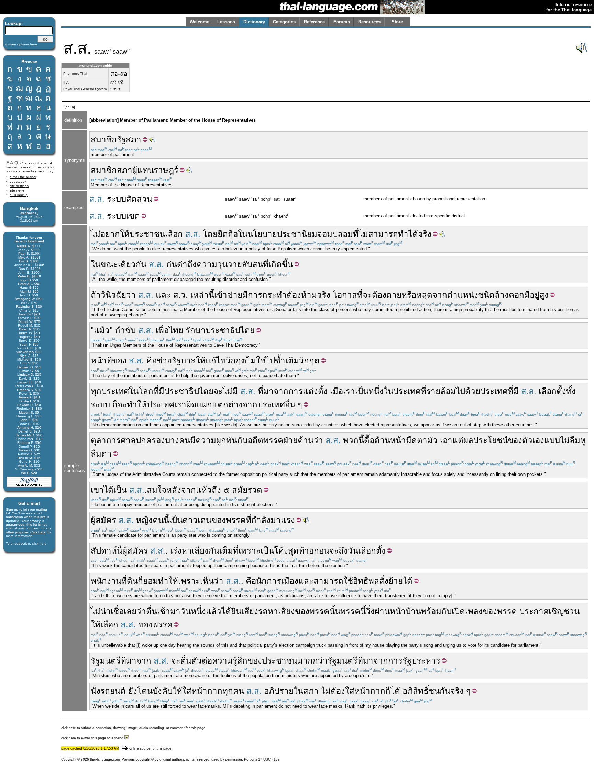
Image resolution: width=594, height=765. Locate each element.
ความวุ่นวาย (219, 264)
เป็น (361, 391)
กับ (242, 440)
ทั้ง (571, 391)
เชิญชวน (564, 611)
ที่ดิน (129, 581)
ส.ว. (180, 294)
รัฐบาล (184, 360)
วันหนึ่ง (193, 611)
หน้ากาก (206, 691)
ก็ (115, 404)
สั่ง (383, 581)
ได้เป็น (115, 489)
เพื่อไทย (169, 330)
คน (158, 520)
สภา (124, 170)
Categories (284, 21)
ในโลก (141, 391)
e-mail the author (23, 177)
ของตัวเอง (526, 440)
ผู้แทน (143, 170)
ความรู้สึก (230, 660)
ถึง (192, 264)
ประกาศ (534, 611)
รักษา (196, 330)
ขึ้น (287, 264)
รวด (255, 489)
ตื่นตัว (191, 660)
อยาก (110, 234)
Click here (38, 532)
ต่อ (207, 660)
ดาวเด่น (197, 520)
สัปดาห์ (104, 550)
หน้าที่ (101, 360)
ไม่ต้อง (333, 691)
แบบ (552, 440)
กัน (214, 550)
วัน (353, 550)
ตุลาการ (106, 440)
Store (397, 21)
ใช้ (348, 581)
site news (17, 190)
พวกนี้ (353, 440)
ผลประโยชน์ (485, 440)
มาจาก (275, 391)
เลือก (174, 234)
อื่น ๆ (293, 404)
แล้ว (213, 611)
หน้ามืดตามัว (414, 440)
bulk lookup (19, 195)
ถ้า (96, 294)
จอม (324, 234)
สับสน (252, 264)
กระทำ (274, 294)
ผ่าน (382, 611)
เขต (133, 215)
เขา (97, 489)
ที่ (356, 234)
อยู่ (534, 294)
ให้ (125, 234)
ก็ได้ (392, 691)
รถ (263, 611)
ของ (119, 360)
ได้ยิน (231, 611)
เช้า (163, 611)
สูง (544, 294)
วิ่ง (370, 611)
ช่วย (164, 360)
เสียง (249, 611)
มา (276, 520)
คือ (151, 360)
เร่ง (176, 550)
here (43, 543)
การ (255, 294)
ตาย (394, 294)
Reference (314, 21)
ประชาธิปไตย (230, 330)
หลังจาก (181, 489)
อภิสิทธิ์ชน (421, 691)
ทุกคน (233, 691)
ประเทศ (115, 391)
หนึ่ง (376, 391)
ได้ (413, 234)
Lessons (226, 21)
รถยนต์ (113, 691)
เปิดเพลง (467, 611)
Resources (369, 21)
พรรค (273, 440)
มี (245, 294)
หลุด (424, 294)
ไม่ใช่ (256, 360)
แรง (288, 520)
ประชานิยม (297, 234)
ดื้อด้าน (377, 440)
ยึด (223, 234)
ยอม (150, 581)
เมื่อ (336, 391)
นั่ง (95, 691)
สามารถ (383, 234)
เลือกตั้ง (552, 391)
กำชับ (125, 330)
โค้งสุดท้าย (294, 550)
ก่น (171, 264)
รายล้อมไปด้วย (453, 391)
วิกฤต (236, 360)
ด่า (182, 264)
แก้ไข (216, 360)
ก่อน (321, 550)
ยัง (132, 691)
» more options (21, 44)
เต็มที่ (229, 550)
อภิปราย (279, 691)
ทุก (96, 391)
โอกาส (345, 294)
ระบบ (116, 199)
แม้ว (102, 330)
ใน (243, 234)
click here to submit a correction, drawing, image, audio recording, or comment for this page (133, 728)
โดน (145, 691)
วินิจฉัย (113, 294)
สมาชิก (104, 139)
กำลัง (261, 520)
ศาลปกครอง (143, 440)
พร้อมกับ (436, 611)
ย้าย (395, 581)
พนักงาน (106, 581)
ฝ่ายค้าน (298, 440)
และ (163, 294)
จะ (367, 294)
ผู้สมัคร (103, 520)
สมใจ (156, 489)
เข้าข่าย (228, 294)
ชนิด (486, 294)
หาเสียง (195, 550)
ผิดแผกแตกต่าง (214, 404)
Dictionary (254, 21)
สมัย (240, 489)
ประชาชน (147, 234)
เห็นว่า (211, 581)
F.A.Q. (12, 162)
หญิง (144, 520)
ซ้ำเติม (287, 360)
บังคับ (163, 691)
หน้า (398, 611)
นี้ (166, 520)
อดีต (255, 440)
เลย (130, 611)
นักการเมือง (277, 581)
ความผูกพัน (216, 440)
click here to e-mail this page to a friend (92, 738)
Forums (341, 21)
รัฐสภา (129, 139)
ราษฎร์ (166, 170)
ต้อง (294, 294)
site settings (19, 186)
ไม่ (95, 234)
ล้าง (502, 294)
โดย (210, 234)
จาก (439, 294)
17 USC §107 (269, 759)
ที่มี (158, 391)
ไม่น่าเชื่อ (107, 611)
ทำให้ (137, 404)
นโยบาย (262, 234)
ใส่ (186, 691)
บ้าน (413, 611)
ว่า (131, 294)
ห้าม (309, 294)
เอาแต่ (451, 440)
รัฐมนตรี (106, 660)
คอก (516, 294)
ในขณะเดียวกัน (118, 264)
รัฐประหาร (421, 660)
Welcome (199, 21)
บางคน (177, 440)
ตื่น (151, 611)
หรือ (409, 294)
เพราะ (250, 550)
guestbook (18, 181)
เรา (349, 391)
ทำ (403, 234)
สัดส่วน (139, 199)
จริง (424, 234)
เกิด (275, 264)
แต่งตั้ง (315, 391)
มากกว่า (312, 660)
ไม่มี (230, 391)
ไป (270, 360)
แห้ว (204, 489)
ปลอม (342, 234)
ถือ (233, 234)
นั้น (334, 611)
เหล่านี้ (202, 294)
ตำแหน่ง (462, 294)
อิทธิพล (366, 581)
